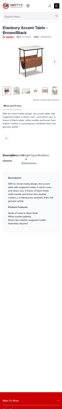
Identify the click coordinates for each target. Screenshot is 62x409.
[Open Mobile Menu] (56, 6)
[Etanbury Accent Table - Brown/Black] (31, 61)
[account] (49, 6)
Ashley (10, 37)
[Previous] (7, 61)
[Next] (54, 61)
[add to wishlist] (6, 138)
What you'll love (12, 105)
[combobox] (31, 16)
